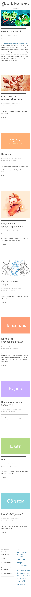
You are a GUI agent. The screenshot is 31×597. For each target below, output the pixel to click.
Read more (3, 117)
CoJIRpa (3, 558)
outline (22, 573)
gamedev (26, 567)
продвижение (22, 584)
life (18, 573)
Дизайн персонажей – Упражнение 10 (6, 563)
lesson (27, 570)
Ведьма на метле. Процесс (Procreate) (12, 98)
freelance (19, 567)
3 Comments (14, 466)
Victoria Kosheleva (15, 3)
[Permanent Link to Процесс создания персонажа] (15, 389)
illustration (19, 570)
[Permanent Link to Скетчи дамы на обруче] (15, 268)
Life (25, 35)
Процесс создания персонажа (11, 403)
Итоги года (7, 154)
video (24, 581)
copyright (18, 565)
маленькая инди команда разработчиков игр (16, 43)
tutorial (25, 578)
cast (18, 554)
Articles (4, 160)
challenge (21, 554)
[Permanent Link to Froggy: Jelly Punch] (15, 18)
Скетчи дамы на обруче (10, 282)
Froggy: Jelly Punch (11, 31)
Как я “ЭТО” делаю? (12, 514)
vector (19, 581)
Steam (2, 51)
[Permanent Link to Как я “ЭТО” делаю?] (15, 501)
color (27, 563)
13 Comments (13, 160)
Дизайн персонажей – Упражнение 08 (6, 574)
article (18, 552)
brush (26, 552)
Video (4, 105)
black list (22, 552)
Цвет (4, 459)
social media (23, 575)
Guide (7, 348)
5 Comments (14, 520)
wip (18, 584)
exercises (24, 565)
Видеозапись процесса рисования (12, 225)
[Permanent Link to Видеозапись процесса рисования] (15, 204)
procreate (26, 573)
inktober (22, 570)
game (23, 567)
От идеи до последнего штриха (12, 340)
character (20, 556)
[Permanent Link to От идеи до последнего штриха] (15, 325)
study (20, 578)
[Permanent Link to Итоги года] (15, 141)
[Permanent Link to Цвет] (15, 446)
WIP (6, 105)
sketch (18, 575)
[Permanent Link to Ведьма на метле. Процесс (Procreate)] (15, 83)
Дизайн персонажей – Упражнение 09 (6, 568)
